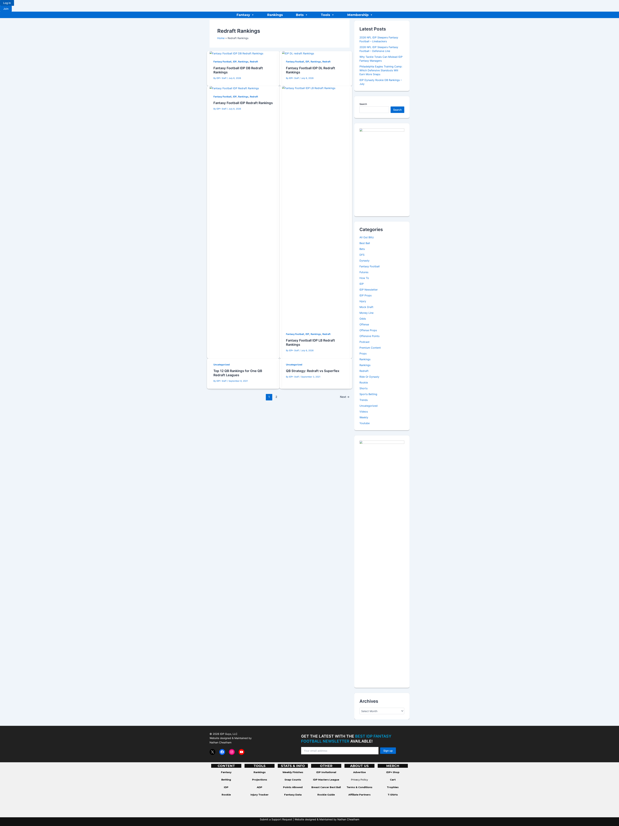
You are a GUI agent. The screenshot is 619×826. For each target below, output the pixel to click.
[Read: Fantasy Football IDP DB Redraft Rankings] (236, 53)
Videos (363, 411)
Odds (362, 318)
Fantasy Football (222, 61)
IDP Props (365, 295)
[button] (7, 3)
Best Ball (364, 243)
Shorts (363, 388)
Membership (358, 15)
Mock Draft (366, 307)
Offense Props (368, 330)
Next (344, 396)
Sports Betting (368, 394)
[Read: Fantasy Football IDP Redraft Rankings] (234, 88)
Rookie (363, 382)
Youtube (364, 423)
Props (363, 353)
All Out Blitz (366, 237)
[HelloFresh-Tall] (381, 169)
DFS (361, 254)
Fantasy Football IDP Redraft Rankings (243, 103)
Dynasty (364, 260)
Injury (362, 301)
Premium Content (370, 347)
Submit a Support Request (276, 819)
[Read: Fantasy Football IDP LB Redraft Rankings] (315, 206)
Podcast (364, 341)
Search (363, 104)
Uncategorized (221, 364)
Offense (364, 324)
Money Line (366, 312)
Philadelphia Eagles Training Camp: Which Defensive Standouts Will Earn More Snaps (380, 70)
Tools (325, 15)
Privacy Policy (359, 779)
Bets (300, 15)
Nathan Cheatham (220, 742)
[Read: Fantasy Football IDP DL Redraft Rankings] (298, 53)
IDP (235, 61)
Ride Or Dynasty (369, 376)
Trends (363, 400)
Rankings (275, 15)
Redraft (254, 61)
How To (364, 278)
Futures (363, 272)
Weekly (363, 417)
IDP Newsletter (368, 289)
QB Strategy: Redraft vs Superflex (312, 371)
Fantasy (243, 15)
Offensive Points (369, 336)
